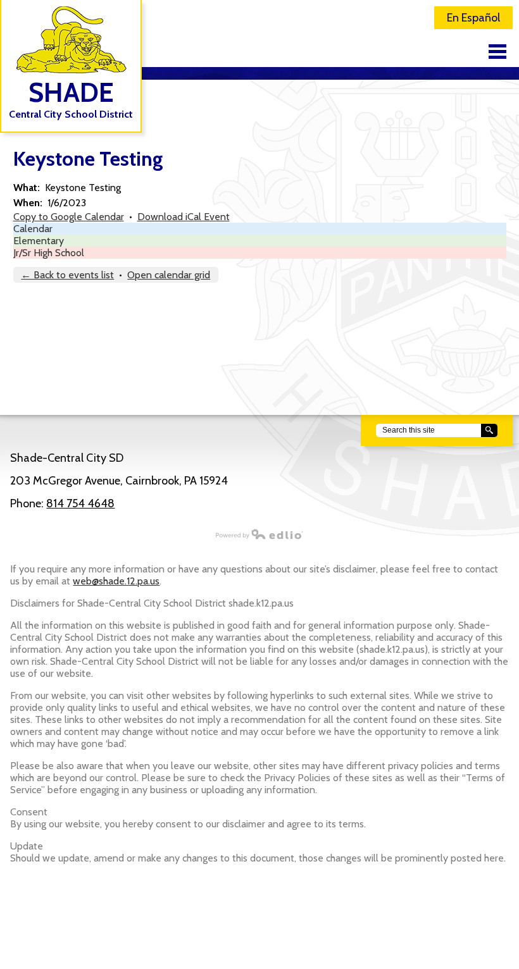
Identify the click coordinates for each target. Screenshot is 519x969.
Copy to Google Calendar (68, 217)
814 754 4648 (80, 503)
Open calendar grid (168, 275)
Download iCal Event (183, 217)
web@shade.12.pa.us (116, 581)
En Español (473, 18)
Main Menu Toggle (497, 51)
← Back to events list (67, 275)
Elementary (38, 241)
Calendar (33, 229)
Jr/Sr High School (48, 253)
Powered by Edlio (259, 534)
